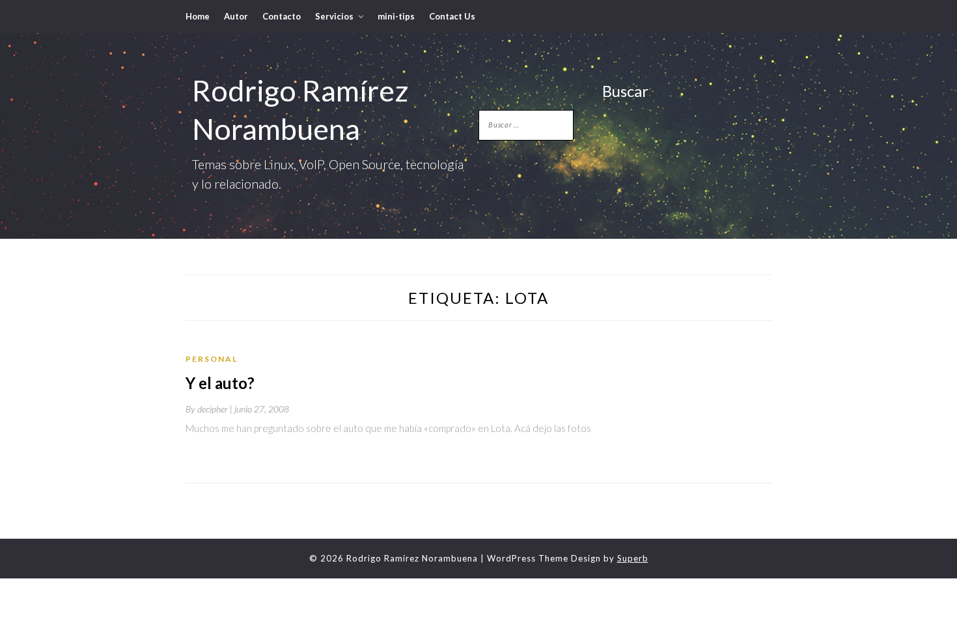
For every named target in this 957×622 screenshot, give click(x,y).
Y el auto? (220, 382)
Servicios (334, 16)
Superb (632, 558)
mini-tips (396, 16)
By (210, 408)
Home (198, 16)
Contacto (281, 16)
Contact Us (452, 16)
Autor (236, 16)
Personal (212, 359)
